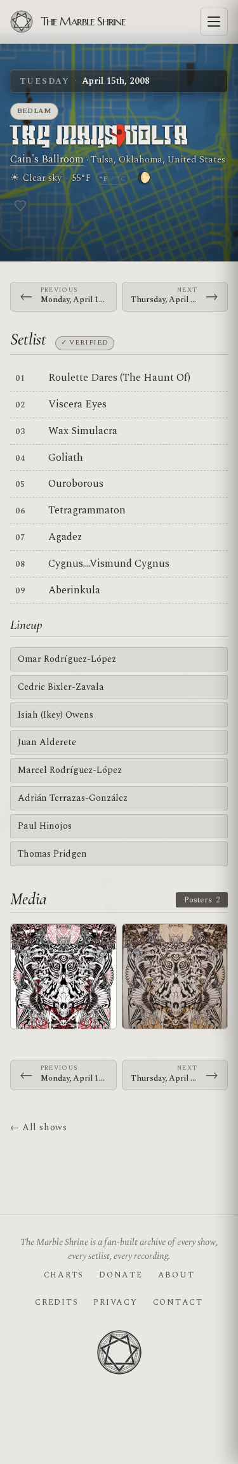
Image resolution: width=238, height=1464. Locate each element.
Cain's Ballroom (47, 159)
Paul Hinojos (45, 826)
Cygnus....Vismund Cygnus (108, 563)
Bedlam (34, 111)
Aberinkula (74, 590)
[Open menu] (214, 22)
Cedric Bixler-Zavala (61, 687)
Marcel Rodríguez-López (70, 770)
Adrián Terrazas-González (73, 798)
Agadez (65, 537)
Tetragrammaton (87, 510)
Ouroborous (75, 483)
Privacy (115, 1302)
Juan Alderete (47, 742)
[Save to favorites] (20, 205)
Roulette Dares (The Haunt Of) (119, 377)
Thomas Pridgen (52, 853)
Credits (56, 1302)
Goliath (65, 457)
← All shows (38, 1127)
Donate (120, 1274)
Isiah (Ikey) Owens (55, 714)
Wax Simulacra (82, 431)
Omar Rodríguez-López (67, 659)
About (176, 1274)
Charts (64, 1274)
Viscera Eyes (77, 404)
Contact (178, 1302)
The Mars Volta (99, 137)
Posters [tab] (202, 899)
